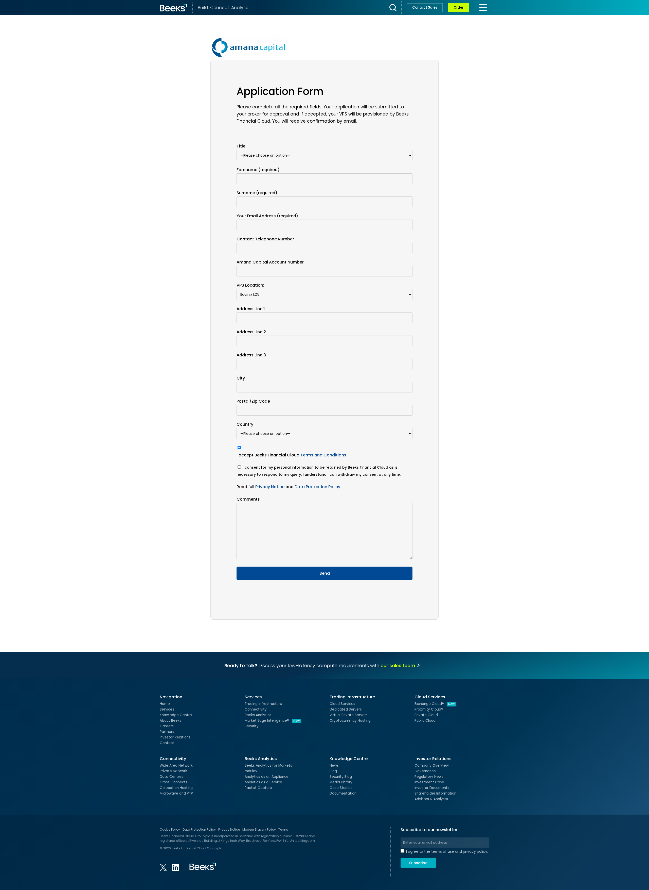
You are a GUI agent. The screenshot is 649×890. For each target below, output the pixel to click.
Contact (167, 742)
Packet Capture (258, 787)
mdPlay (251, 771)
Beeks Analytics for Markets (268, 765)
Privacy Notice (269, 487)
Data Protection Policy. (318, 487)
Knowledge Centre (176, 715)
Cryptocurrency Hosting (350, 720)
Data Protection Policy (199, 829)
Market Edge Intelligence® (272, 720)
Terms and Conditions (323, 455)
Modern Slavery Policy (259, 829)
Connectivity (256, 709)
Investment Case (429, 782)
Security (252, 726)
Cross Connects (173, 782)
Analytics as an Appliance (267, 776)
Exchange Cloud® (434, 703)
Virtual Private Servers (349, 715)
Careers (167, 726)
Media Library (341, 782)
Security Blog (341, 776)
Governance (425, 771)
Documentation (343, 793)
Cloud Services (342, 703)
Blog (333, 771)
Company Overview (431, 765)
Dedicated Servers (346, 709)
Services (167, 709)
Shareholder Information (435, 793)
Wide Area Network (176, 765)
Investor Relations (175, 737)
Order (458, 7)
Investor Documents (431, 787)
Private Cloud (426, 715)
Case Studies (341, 787)
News (334, 765)
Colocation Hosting (176, 787)
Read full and (289, 487)
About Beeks (170, 720)
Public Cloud (425, 720)
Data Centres (171, 776)
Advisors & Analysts (431, 799)
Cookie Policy (170, 829)
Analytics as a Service (263, 782)
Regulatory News (428, 776)
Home (165, 703)
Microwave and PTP (176, 793)
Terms (283, 829)
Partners (167, 731)
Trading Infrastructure (263, 703)
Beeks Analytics (258, 715)
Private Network (173, 771)
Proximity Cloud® (428, 709)
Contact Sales (424, 7)
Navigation (171, 697)
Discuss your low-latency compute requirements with (319, 665)
